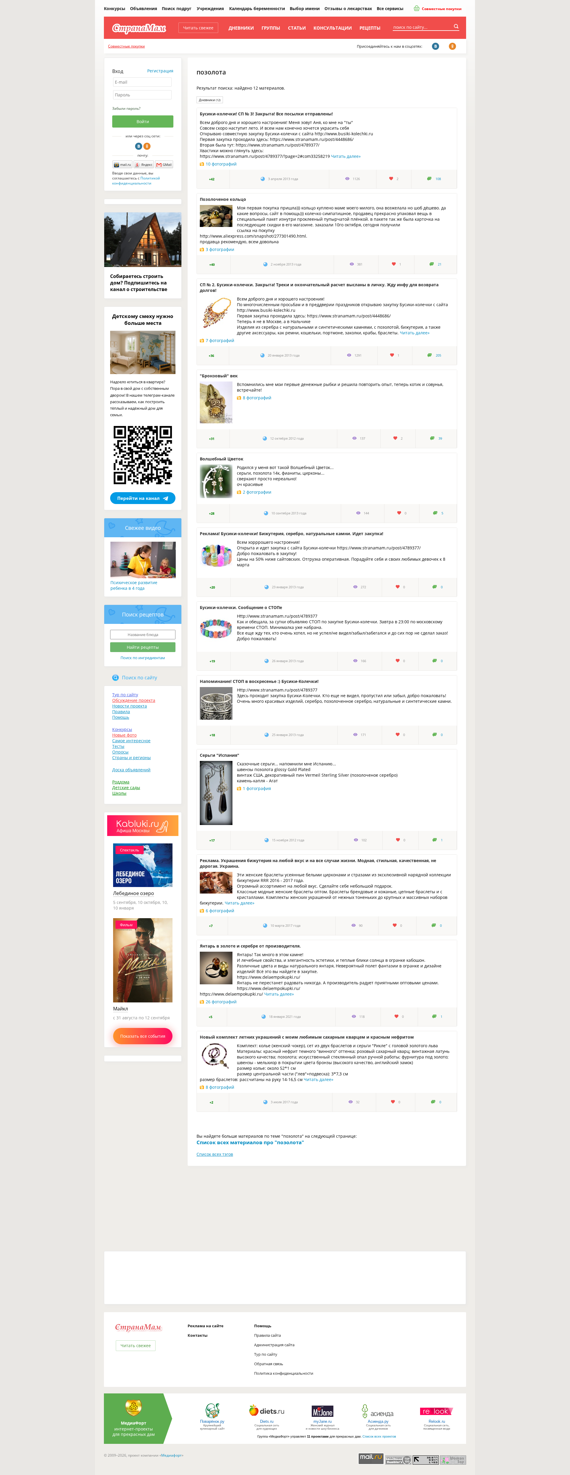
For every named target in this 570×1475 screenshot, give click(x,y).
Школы (119, 793)
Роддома (120, 782)
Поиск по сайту (139, 677)
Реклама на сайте (206, 1325)
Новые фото (124, 735)
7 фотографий (220, 340)
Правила (121, 711)
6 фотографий (220, 910)
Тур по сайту (125, 694)
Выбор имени (305, 8)
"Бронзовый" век (219, 376)
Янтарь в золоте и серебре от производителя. (250, 946)
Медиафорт (171, 1455)
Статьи (297, 28)
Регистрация (160, 71)
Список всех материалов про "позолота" (250, 1142)
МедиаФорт (133, 1423)
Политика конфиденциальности (283, 1373)
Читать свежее (198, 28)
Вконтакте (138, 146)
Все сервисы (390, 8)
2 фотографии (257, 492)
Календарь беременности (257, 8)
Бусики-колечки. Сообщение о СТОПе (241, 607)
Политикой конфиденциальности (136, 181)
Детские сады (126, 787)
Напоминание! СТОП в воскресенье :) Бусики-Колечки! (259, 681)
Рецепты (370, 28)
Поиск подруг (176, 8)
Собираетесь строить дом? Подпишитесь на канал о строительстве (138, 283)
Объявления (143, 8)
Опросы (120, 752)
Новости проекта (129, 706)
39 (440, 438)
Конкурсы (114, 8)
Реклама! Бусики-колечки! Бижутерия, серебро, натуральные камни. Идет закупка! (291, 533)
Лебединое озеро (133, 893)
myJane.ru (323, 1421)
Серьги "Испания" (219, 755)
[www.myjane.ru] (323, 1418)
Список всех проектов (379, 1436)
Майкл (120, 1008)
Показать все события (142, 1036)
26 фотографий (221, 1001)
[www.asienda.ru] (378, 1418)
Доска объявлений (131, 770)
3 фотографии (220, 249)
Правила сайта (267, 1335)
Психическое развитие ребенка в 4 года (133, 585)
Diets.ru (266, 1421)
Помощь (120, 717)
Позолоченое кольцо (223, 199)
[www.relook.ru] (436, 1418)
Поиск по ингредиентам (143, 657)
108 (438, 179)
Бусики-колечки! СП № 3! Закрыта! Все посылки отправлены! (266, 114)
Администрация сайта (274, 1344)
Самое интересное (131, 740)
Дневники (241, 28)
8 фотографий (257, 397)
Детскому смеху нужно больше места (142, 319)
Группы (271, 28)
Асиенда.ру (378, 1421)
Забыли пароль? (126, 108)
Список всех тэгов (215, 1154)
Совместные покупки (441, 8)
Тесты (118, 746)
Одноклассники (147, 146)
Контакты (198, 1335)
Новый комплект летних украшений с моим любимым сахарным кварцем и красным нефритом (307, 1037)
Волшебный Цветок (221, 459)
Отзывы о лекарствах (348, 8)
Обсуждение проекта (133, 700)
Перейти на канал (138, 498)
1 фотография (257, 788)
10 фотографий (221, 164)
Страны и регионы (131, 757)
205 (438, 355)
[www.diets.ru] (266, 1418)
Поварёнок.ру (212, 1421)
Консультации (333, 28)
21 (439, 264)
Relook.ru (437, 1421)
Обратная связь (268, 1363)
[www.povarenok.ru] (212, 1418)
